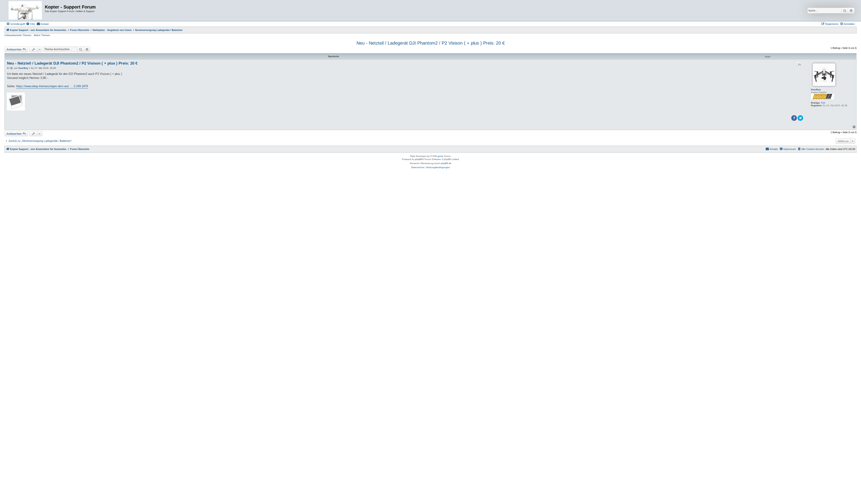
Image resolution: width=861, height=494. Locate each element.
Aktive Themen (42, 35)
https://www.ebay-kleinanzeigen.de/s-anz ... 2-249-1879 (52, 86)
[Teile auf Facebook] (794, 118)
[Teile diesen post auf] (804, 64)
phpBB (418, 159)
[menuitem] (30, 24)
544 (823, 103)
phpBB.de (446, 163)
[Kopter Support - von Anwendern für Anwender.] (25, 10)
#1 (8, 68)
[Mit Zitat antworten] (799, 64)
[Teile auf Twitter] (800, 118)
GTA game (438, 156)
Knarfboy (816, 89)
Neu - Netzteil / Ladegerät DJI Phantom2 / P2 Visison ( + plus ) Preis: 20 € (431, 43)
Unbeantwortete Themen (17, 35)
